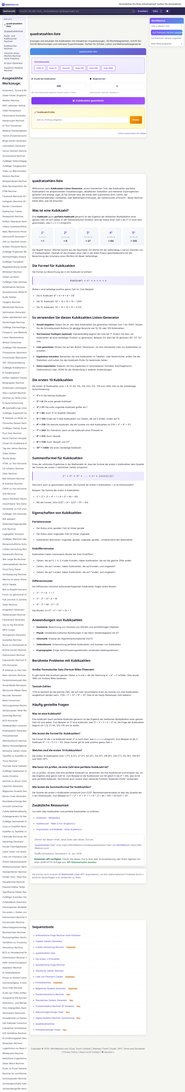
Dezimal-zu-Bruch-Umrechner (14, 781)
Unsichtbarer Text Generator (14, 504)
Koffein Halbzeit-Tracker (14, 378)
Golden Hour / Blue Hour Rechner (14, 877)
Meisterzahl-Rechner (13, 307)
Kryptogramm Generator (14, 730)
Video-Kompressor (11, 110)
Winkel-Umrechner (12, 342)
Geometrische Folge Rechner (50, 965)
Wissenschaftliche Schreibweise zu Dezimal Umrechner (14, 544)
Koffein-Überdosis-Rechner (14, 221)
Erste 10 (40, 68)
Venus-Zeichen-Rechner (14, 151)
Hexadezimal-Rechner (13, 882)
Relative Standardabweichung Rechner (14, 130)
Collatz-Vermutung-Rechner (50, 947)
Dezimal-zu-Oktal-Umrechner (14, 398)
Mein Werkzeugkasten (161, 44)
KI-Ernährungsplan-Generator (14, 1038)
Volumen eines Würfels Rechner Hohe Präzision (12, 56)
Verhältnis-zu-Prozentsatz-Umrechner (14, 942)
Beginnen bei (97, 78)
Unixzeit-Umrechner (12, 806)
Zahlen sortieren (10, 277)
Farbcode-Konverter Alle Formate (14, 836)
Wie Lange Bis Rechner (14, 559)
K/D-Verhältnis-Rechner (14, 1033)
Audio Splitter (9, 297)
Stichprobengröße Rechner (14, 1088)
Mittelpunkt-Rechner (12, 1053)
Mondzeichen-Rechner (14, 932)
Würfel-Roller (9, 458)
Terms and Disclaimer (134, 1048)
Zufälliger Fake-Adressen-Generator (14, 282)
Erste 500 (93, 68)
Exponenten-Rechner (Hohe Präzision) (14, 660)
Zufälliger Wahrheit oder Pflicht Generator (14, 539)
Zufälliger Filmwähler (13, 262)
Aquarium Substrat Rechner (13, 69)
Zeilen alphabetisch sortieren (14, 317)
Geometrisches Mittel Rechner (14, 292)
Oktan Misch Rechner (13, 1063)
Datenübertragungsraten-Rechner (14, 524)
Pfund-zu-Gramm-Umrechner (14, 977)
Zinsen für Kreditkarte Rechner (14, 443)
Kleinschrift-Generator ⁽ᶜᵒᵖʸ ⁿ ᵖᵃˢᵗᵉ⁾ (14, 236)
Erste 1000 (108, 68)
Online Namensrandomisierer (14, 862)
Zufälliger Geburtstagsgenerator (14, 161)
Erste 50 (66, 68)
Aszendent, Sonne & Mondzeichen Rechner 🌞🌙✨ (14, 90)
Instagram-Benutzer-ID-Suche (14, 201)
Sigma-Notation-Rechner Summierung (55, 1018)
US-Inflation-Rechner (13, 468)
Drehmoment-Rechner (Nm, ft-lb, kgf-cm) (14, 957)
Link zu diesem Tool (160, 26)
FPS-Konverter (9, 665)
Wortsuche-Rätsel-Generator (14, 690)
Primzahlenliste (43, 982)
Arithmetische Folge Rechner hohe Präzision (58, 935)
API (119, 1048)
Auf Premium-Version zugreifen (166, 38)
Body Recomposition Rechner (14, 186)
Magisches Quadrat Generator (51, 988)
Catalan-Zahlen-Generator (49, 941)
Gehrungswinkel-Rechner (14, 705)
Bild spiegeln (8, 519)
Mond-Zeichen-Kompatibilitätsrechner (14, 438)
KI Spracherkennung (12, 403)
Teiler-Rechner (9, 604)
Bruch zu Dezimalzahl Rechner (14, 645)
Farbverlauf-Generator (13, 620)
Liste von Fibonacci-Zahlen (49, 976)
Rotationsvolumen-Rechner (14, 867)
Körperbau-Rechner (12, 1043)
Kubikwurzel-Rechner (10, 47)
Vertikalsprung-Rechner (14, 574)
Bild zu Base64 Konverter (14, 589)
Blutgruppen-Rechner (13, 383)
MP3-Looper (8, 630)
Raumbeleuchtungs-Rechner (14, 801)
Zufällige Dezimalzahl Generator (14, 821)
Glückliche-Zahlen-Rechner (49, 970)
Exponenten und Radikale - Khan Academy (58, 829)
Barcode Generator (12, 695)
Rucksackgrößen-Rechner (14, 937)
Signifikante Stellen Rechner (14, 892)
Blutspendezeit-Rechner (14, 181)
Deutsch (108, 1052)
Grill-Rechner (9, 493)
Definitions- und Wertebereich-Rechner (14, 1003)
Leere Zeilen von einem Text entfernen (14, 851)
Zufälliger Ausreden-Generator (14, 897)
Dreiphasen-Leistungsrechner (14, 388)
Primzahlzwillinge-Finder (48, 1029)
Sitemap (97, 1048)
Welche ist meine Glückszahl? (14, 579)
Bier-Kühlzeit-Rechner (13, 478)
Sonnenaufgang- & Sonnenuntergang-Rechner (14, 983)
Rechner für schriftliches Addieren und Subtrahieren (14, 1073)
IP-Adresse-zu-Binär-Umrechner (14, 418)
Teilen (155, 11)
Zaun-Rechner (9, 473)
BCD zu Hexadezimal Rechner (14, 952)
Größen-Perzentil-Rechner (14, 246)
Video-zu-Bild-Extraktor (14, 171)
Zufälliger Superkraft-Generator (14, 413)
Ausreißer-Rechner (12, 640)
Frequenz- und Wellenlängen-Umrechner (14, 332)
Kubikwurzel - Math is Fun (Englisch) (55, 823)
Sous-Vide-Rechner (12, 988)
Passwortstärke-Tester (13, 887)
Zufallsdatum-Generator (14, 902)
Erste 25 (53, 68)
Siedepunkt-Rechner (12, 216)
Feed (105, 1048)
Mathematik (9, 11)
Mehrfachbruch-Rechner (14, 741)
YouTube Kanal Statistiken (14, 766)
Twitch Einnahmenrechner (14, 136)
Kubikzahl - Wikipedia (47, 818)
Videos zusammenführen (14, 226)
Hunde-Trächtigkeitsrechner (14, 846)
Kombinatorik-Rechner (13, 287)
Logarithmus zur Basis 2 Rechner (14, 1048)
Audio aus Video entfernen (14, 993)
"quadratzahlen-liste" (45, 845)
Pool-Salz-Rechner (12, 433)
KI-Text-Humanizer (12, 125)
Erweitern (143, 11)
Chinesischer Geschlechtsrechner (14, 352)
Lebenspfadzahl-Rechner (14, 564)
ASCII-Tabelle (9, 584)
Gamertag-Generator (13, 841)
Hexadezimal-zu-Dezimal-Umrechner (14, 1018)
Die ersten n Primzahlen (48, 959)
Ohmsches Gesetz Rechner (14, 423)
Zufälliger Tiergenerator (14, 166)
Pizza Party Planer (11, 569)
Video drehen (9, 453)
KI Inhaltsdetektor (11, 972)
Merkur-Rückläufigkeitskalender (14, 746)
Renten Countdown (12, 206)
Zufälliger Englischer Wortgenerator (14, 251)
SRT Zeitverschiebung (13, 362)
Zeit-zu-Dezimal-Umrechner (14, 241)
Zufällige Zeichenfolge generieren (14, 327)
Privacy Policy (70, 1052)
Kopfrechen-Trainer (12, 211)
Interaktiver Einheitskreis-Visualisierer (14, 1028)
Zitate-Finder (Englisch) (14, 95)
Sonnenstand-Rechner (13, 156)
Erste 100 (79, 68)
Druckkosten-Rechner (13, 922)
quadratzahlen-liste (45, 953)
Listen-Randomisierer (13, 337)
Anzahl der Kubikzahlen (43, 78)
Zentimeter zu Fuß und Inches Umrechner (14, 509)
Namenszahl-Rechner (13, 120)
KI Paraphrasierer (11, 372)
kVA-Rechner (9, 529)
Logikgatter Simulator (13, 534)
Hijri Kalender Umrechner (14, 1023)
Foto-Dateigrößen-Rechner (14, 1008)
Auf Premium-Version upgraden (167, 32)
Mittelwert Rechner (12, 272)
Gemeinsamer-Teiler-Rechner (14, 710)
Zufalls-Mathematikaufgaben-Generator (14, 811)
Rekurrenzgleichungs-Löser (49, 1012)
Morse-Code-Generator (14, 796)
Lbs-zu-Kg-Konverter (13, 625)
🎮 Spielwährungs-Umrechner (14, 408)
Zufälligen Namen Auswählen (14, 428)
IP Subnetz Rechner (12, 483)
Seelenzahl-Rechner (12, 554)
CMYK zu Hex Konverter (14, 488)
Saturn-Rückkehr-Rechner (14, 499)
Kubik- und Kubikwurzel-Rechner (10, 39)
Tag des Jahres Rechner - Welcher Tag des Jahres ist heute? (14, 448)
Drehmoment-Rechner (13, 655)
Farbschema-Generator (14, 115)
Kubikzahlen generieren (90, 100)
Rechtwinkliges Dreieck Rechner (14, 257)
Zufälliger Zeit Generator (14, 514)
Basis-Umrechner (11, 700)
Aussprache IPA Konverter (14, 998)
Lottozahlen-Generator (14, 146)
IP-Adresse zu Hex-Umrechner (14, 670)
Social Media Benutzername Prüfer (14, 685)
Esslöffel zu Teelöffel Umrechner (14, 831)
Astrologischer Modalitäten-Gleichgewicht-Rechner (14, 907)
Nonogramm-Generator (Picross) (14, 635)
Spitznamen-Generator (14, 312)
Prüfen (136, 120)
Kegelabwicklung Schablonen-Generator (14, 267)
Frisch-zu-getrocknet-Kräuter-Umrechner (14, 594)
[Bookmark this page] (167, 11)
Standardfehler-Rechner (14, 872)
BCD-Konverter (10, 720)
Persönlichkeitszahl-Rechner (14, 680)
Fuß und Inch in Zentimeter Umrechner (14, 599)
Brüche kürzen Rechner (14, 650)
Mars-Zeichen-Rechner (14, 675)
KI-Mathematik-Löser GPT (72, 874)
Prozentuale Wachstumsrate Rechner (14, 357)
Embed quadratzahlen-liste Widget (132, 133)
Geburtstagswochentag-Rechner (14, 927)
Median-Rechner (10, 100)
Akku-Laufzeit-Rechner (14, 393)
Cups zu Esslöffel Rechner (14, 826)
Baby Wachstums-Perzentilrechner (14, 231)
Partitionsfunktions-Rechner (50, 994)
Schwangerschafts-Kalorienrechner (14, 1083)
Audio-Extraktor (10, 776)
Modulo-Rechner (10, 176)
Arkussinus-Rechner (12, 947)
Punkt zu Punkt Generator (14, 1068)
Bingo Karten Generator (14, 141)
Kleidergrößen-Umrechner (14, 725)
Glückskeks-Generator (13, 1013)
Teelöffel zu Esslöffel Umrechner (14, 756)
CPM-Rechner (9, 191)
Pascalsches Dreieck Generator (51, 1000)
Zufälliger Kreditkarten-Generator (14, 367)
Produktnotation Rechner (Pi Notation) (55, 1006)
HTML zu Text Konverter (14, 463)
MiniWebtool (123, 845)
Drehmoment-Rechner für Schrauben (14, 917)
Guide (113, 1048)
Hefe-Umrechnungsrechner (14, 962)
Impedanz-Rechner (12, 967)
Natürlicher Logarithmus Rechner (14, 1058)
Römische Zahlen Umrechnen (14, 751)
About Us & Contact (89, 1052)
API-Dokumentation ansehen (81, 862)
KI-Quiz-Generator (13, 63)
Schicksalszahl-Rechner (14, 1078)
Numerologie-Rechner (13, 322)
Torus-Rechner (9, 761)
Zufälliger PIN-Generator (14, 347)
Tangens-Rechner (11, 302)
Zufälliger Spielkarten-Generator (14, 771)
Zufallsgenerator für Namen (14, 816)
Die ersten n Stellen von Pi (14, 912)
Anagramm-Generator (13, 609)
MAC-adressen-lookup (13, 105)
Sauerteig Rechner (11, 715)
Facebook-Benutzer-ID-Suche (14, 196)
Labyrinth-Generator (12, 786)
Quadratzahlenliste (45, 1024)
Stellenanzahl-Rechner (14, 614)
